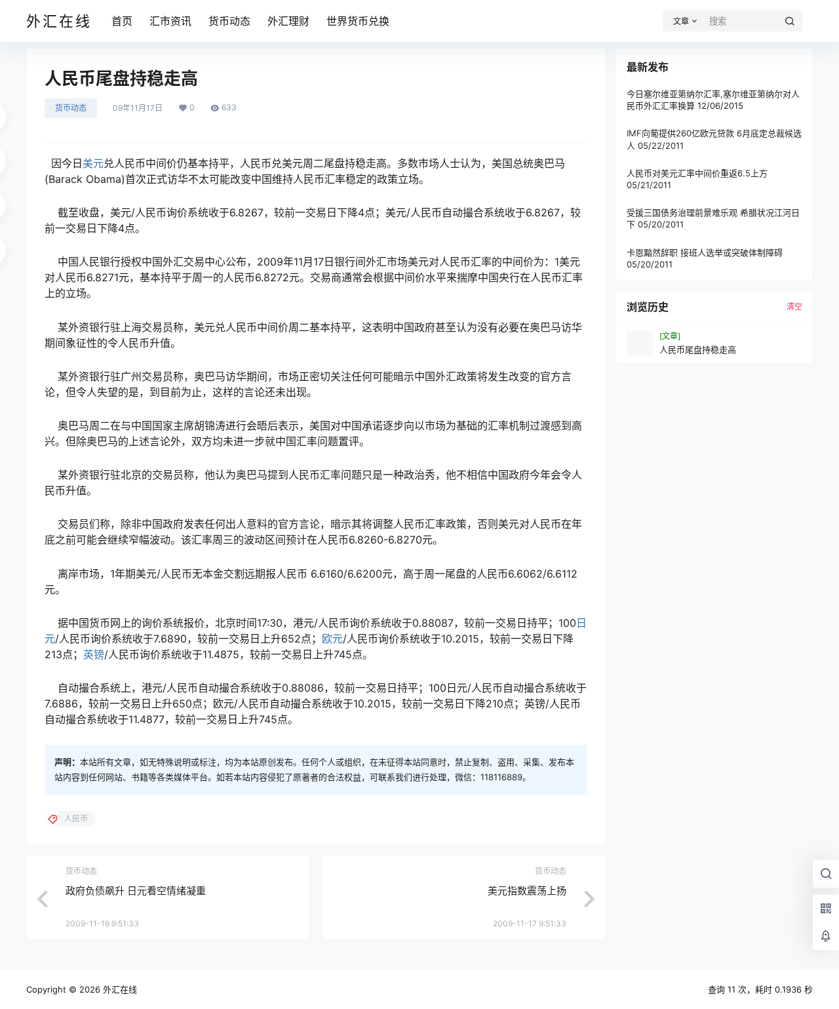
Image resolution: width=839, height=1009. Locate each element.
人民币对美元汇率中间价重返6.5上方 (697, 173)
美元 (93, 163)
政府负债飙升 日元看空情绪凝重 (136, 890)
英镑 (93, 654)
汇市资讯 (170, 21)
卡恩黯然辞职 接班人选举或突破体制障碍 (705, 252)
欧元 (332, 638)
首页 (121, 21)
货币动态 (229, 21)
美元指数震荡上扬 (527, 890)
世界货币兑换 (357, 21)
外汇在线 (118, 989)
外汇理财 (288, 21)
